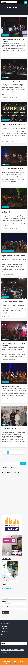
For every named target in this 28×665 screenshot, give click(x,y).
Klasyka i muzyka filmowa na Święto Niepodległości (11, 211)
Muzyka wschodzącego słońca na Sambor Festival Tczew (13, 125)
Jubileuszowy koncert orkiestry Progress (13, 82)
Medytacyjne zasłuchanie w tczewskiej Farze (12, 302)
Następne (21, 452)
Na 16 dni (14, 588)
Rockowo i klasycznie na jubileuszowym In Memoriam (13, 344)
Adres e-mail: (5, 606)
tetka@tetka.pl (7, 628)
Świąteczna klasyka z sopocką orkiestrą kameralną (13, 40)
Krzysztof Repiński (12, 54)
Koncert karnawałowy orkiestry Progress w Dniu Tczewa (14, 256)
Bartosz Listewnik (13, 401)
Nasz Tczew (5, 35)
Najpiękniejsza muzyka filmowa (10, 386)
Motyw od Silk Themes (16, 663)
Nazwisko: (4, 601)
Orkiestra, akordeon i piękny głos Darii (12, 168)
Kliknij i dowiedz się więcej (7, 652)
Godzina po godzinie (6, 588)
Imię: (3, 595)
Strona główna (9, 11)
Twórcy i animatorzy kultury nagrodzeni (13, 428)
